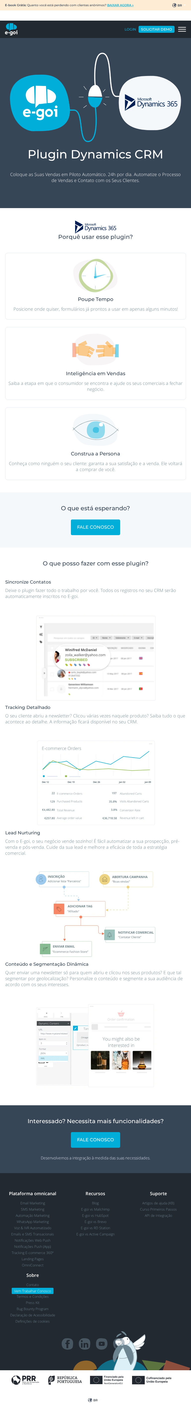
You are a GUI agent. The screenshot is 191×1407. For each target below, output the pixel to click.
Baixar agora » (120, 5)
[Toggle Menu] (182, 29)
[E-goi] (11, 29)
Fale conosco (95, 527)
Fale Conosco (95, 1140)
